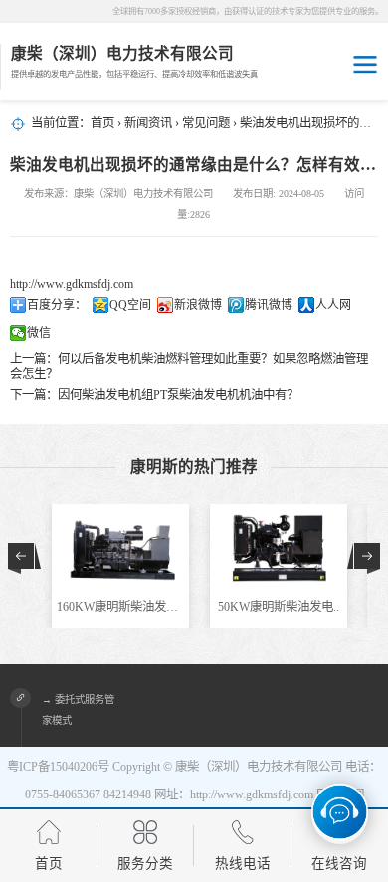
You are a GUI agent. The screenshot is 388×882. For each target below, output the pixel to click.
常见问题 (206, 123)
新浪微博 (198, 305)
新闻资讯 (148, 123)
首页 (102, 123)
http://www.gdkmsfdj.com (71, 284)
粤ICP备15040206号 (58, 767)
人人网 (333, 305)
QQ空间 (130, 305)
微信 (39, 333)
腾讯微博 (268, 305)
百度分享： (57, 305)
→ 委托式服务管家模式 (78, 710)
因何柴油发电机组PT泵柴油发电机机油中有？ (178, 395)
